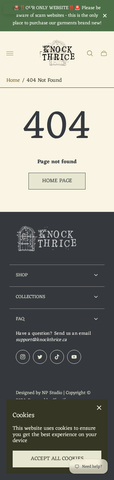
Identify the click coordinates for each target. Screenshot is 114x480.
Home (13, 80)
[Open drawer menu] (10, 53)
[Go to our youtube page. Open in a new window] (74, 357)
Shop (22, 275)
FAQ (20, 319)
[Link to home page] (47, 240)
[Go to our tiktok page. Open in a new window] (57, 357)
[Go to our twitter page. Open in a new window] (40, 357)
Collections (30, 297)
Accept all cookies (57, 459)
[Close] (99, 408)
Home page (57, 181)
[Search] (90, 53)
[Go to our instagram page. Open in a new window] (23, 357)
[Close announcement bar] (104, 16)
